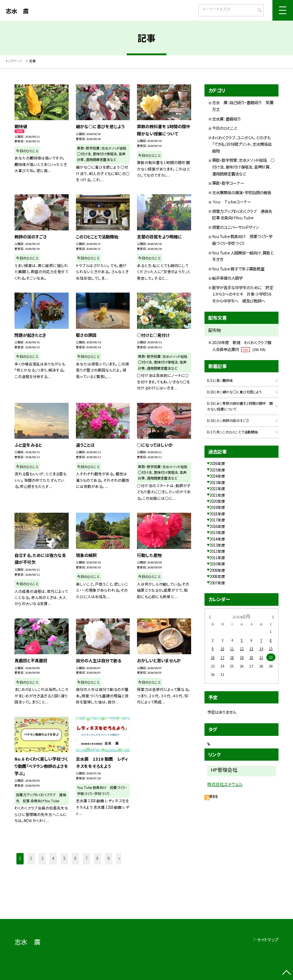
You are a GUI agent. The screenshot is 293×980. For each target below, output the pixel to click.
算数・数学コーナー (228, 183)
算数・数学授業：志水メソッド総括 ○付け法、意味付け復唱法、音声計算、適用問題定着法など (243, 166)
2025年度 (217, 470)
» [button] (119, 858)
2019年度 (217, 507)
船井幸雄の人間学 (227, 278)
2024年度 (217, 476)
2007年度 (217, 583)
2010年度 (217, 563)
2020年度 (217, 501)
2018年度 (217, 514)
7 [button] (86, 858)
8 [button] (97, 858)
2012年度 (217, 551)
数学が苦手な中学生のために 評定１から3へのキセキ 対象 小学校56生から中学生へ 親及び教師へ (242, 294)
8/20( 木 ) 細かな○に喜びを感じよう (234, 391)
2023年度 (217, 482)
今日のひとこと (224, 128)
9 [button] (108, 858)
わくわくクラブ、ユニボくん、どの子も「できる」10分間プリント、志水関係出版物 (242, 144)
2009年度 (217, 570)
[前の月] (210, 617)
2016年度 (217, 526)
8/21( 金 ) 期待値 (220, 380)
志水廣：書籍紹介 (226, 119)
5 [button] (64, 858)
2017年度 (217, 520)
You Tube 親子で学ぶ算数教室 (238, 269)
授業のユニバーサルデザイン (235, 227)
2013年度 (217, 545)
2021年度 (217, 495)
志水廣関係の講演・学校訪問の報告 (241, 192)
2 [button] (31, 858)
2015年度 (217, 532)
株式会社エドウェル (225, 784)
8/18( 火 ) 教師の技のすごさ (228, 420)
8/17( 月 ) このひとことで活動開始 (232, 432)
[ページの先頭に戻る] (286, 973)
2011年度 (217, 557)
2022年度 (217, 488)
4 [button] (53, 858)
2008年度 (217, 576)
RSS (214, 796)
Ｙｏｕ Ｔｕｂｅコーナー (231, 201)
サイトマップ (268, 940)
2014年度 (217, 539)
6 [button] (75, 858)
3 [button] (42, 858)
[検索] (257, 11)
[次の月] (273, 617)
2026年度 (217, 463)
